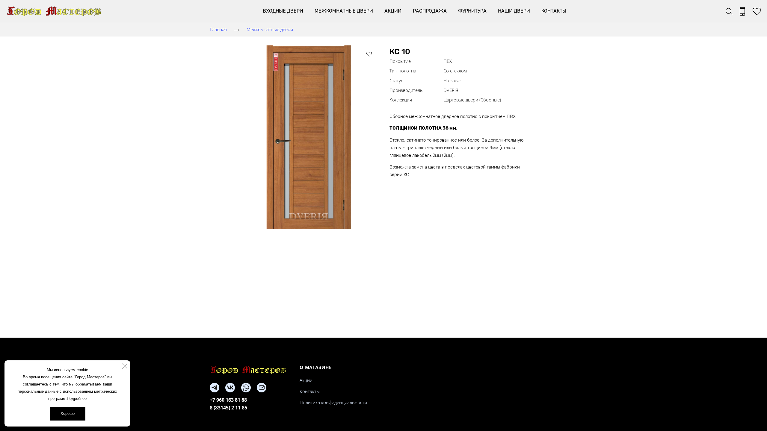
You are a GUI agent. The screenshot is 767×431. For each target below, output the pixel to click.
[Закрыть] (124, 366)
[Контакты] (742, 11)
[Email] (261, 387)
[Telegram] (214, 387)
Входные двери (283, 11)
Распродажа (430, 11)
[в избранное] (369, 53)
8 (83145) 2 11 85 (228, 407)
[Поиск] (729, 11)
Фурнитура (472, 11)
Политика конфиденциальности (333, 402)
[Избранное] (757, 11)
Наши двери (514, 11)
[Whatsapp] (246, 387)
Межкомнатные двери (344, 11)
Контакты (553, 11)
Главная (218, 29)
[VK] (230, 387)
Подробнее (77, 398)
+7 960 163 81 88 (228, 399)
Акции (392, 11)
